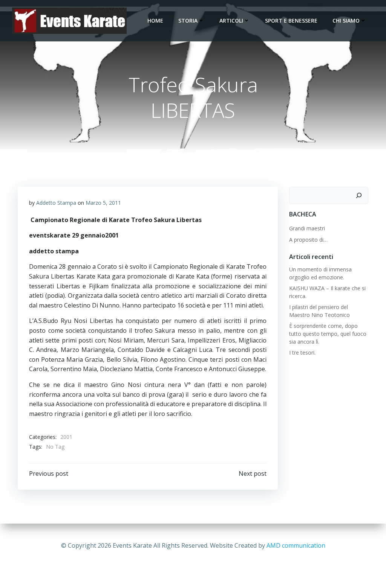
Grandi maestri (307, 228)
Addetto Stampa (56, 202)
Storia (188, 20)
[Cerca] (359, 195)
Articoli (231, 20)
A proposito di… (308, 239)
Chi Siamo (346, 20)
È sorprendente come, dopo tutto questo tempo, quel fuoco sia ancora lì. (327, 333)
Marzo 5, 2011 (103, 202)
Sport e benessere (291, 20)
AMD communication (296, 545)
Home (155, 20)
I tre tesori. (302, 352)
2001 (66, 436)
